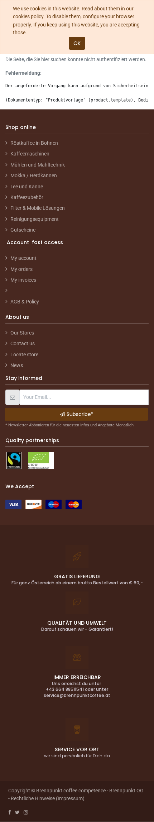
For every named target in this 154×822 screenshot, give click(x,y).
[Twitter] (17, 812)
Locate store (24, 354)
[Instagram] (26, 812)
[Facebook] (9, 812)
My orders (21, 269)
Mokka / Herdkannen (33, 175)
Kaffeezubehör (26, 197)
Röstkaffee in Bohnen (34, 143)
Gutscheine (22, 230)
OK (77, 43)
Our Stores (22, 333)
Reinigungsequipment (34, 219)
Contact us (22, 343)
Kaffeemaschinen (29, 154)
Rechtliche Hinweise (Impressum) (48, 798)
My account (23, 258)
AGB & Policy (24, 301)
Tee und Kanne (26, 186)
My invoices (23, 280)
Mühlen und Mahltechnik (37, 165)
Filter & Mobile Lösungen (37, 208)
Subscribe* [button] (79, 414)
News (16, 365)
